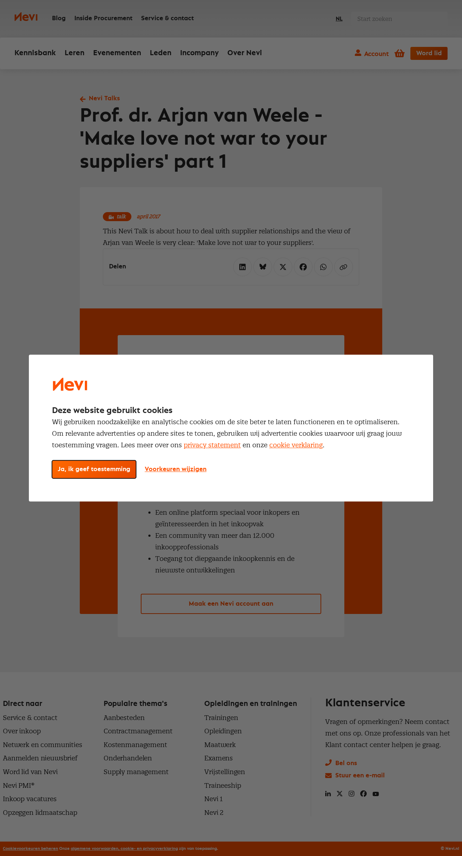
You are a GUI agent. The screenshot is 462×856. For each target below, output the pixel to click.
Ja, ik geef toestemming (94, 469)
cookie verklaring (296, 445)
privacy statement (212, 445)
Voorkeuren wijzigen (175, 469)
